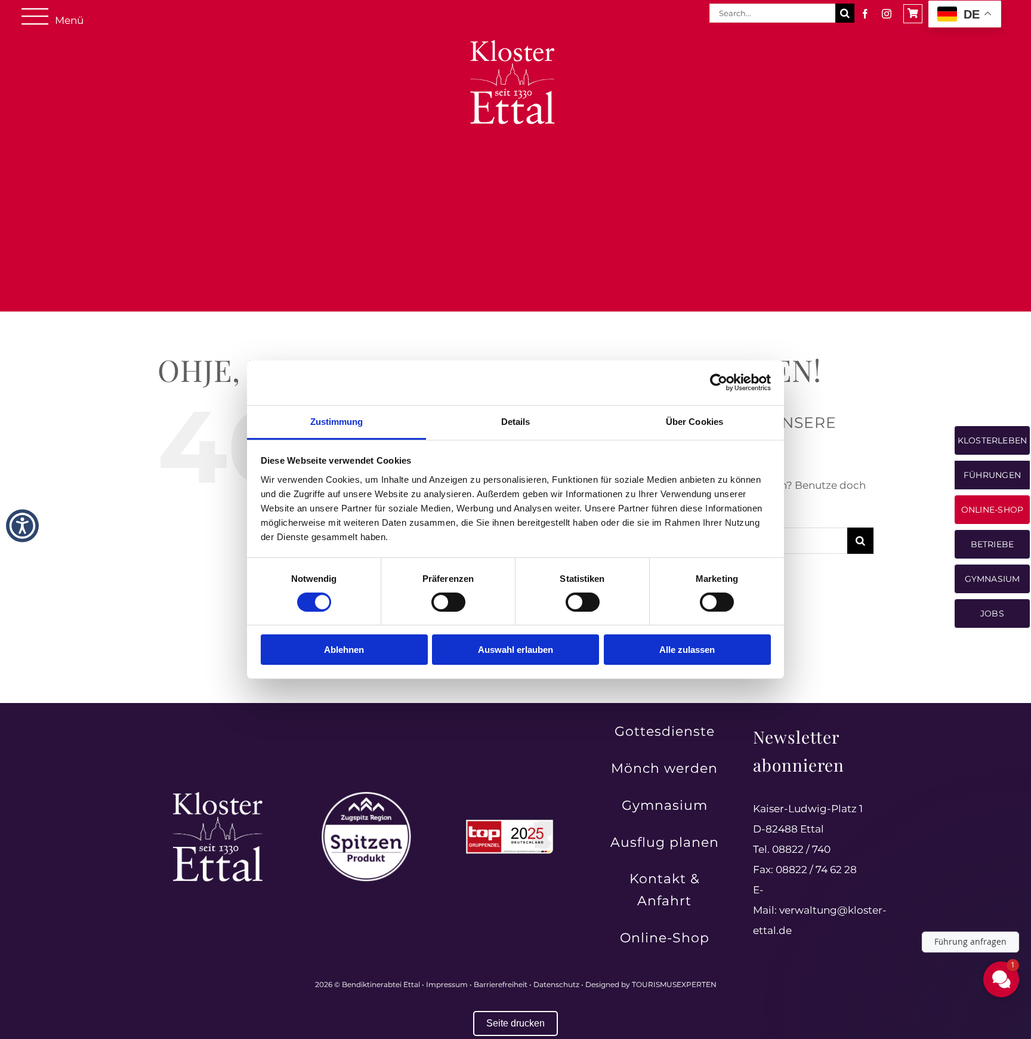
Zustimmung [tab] (336, 421)
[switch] (448, 602)
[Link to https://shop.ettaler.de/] (912, 13)
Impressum (447, 984)
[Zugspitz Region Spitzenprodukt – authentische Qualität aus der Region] (366, 797)
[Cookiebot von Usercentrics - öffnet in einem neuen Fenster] (718, 382)
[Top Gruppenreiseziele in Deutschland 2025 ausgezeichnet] (509, 823)
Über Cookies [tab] (694, 421)
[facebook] (865, 14)
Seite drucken (515, 1023)
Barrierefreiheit (500, 984)
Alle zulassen (687, 650)
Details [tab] (515, 421)
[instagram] (886, 14)
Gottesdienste (665, 731)
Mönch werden (664, 768)
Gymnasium (665, 805)
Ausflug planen (664, 842)
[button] (22, 525)
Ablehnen (344, 650)
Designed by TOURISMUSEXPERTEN (651, 984)
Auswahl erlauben (515, 650)
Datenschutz (556, 984)
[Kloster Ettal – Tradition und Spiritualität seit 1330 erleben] (218, 797)
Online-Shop (664, 938)
